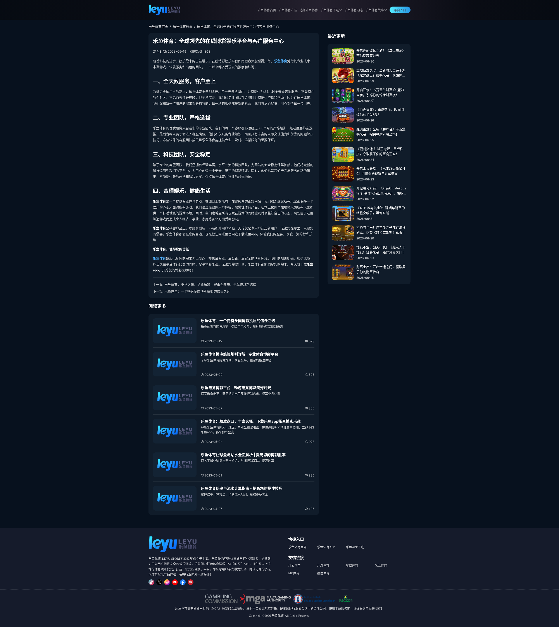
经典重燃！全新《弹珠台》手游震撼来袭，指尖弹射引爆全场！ (380, 131)
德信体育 (323, 573)
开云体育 (294, 565)
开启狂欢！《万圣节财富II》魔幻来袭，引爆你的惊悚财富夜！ (380, 92)
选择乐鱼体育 (309, 10)
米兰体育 (381, 565)
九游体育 (323, 565)
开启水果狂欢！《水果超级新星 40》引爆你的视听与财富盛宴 (380, 171)
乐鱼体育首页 (267, 10)
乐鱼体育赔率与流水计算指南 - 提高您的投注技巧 (241, 488)
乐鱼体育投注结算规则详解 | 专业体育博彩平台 (239, 354)
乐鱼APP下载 (355, 547)
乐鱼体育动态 (354, 10)
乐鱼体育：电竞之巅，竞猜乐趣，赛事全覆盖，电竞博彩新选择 (210, 284)
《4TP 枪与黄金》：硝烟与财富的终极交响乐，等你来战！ (380, 210)
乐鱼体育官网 (297, 547)
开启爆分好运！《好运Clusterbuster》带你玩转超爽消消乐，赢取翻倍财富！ (381, 191)
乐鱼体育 (280, 61)
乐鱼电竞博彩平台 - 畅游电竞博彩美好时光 (236, 388)
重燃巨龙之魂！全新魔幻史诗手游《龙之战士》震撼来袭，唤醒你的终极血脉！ (380, 73)
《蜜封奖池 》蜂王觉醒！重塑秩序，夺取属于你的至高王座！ (379, 151)
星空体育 (352, 565)
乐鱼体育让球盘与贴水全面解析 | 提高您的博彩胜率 (243, 455)
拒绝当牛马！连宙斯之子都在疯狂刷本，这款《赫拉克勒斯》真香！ (380, 230)
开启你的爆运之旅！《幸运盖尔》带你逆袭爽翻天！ (380, 53)
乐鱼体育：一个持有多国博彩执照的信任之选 (197, 291)
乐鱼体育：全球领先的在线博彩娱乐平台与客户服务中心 (238, 26)
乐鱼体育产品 (288, 10)
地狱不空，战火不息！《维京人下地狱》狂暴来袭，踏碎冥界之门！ (380, 249)
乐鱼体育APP (326, 547)
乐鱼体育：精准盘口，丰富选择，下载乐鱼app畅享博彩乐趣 (251, 421)
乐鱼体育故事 (375, 10)
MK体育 (293, 573)
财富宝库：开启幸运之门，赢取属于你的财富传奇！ (380, 269)
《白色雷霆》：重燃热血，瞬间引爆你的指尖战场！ (380, 112)
